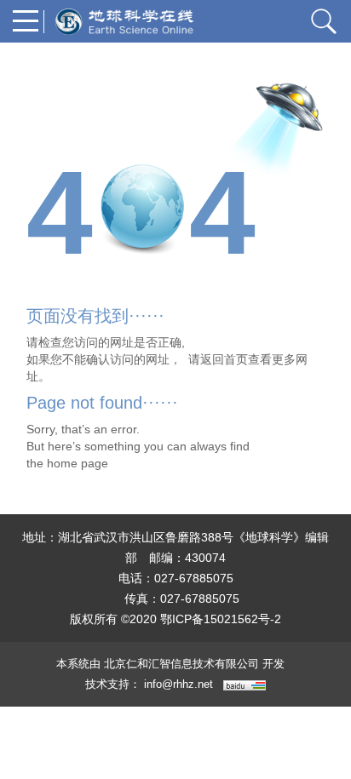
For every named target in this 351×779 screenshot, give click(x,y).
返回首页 (224, 359)
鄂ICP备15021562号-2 (220, 619)
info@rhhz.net (178, 684)
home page (77, 463)
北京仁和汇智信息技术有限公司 (181, 663)
